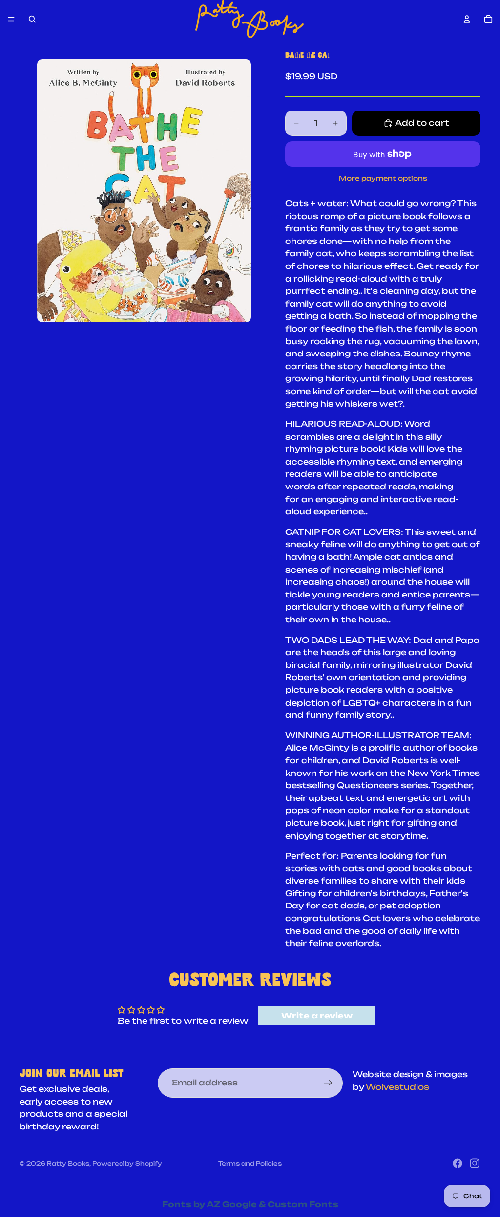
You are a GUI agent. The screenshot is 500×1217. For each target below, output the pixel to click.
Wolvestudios (397, 1087)
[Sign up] (328, 1083)
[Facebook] (457, 1163)
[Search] (32, 19)
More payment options (383, 178)
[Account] (467, 19)
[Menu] (11, 19)
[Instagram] (474, 1163)
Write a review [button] (317, 1015)
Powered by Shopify (127, 1163)
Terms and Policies (250, 1163)
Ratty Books (68, 1163)
